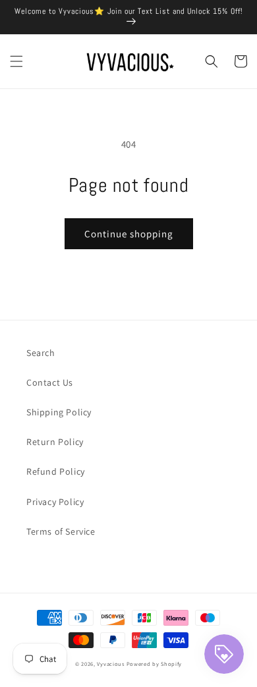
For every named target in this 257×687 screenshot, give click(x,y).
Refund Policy (55, 471)
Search (40, 353)
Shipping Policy (59, 412)
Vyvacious (110, 663)
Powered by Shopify (155, 663)
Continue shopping (128, 233)
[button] (16, 61)
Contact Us (49, 382)
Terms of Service (61, 531)
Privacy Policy (55, 502)
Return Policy (55, 442)
